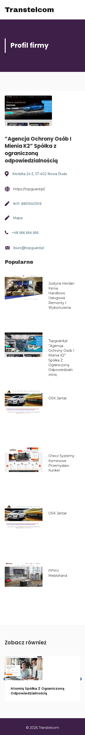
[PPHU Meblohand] (23, 574)
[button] (4, 679)
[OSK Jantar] (23, 402)
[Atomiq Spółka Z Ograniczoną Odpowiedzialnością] (23, 668)
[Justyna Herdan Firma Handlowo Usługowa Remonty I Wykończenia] (23, 287)
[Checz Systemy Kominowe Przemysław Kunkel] (23, 460)
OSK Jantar (57, 398)
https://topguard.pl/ (29, 189)
